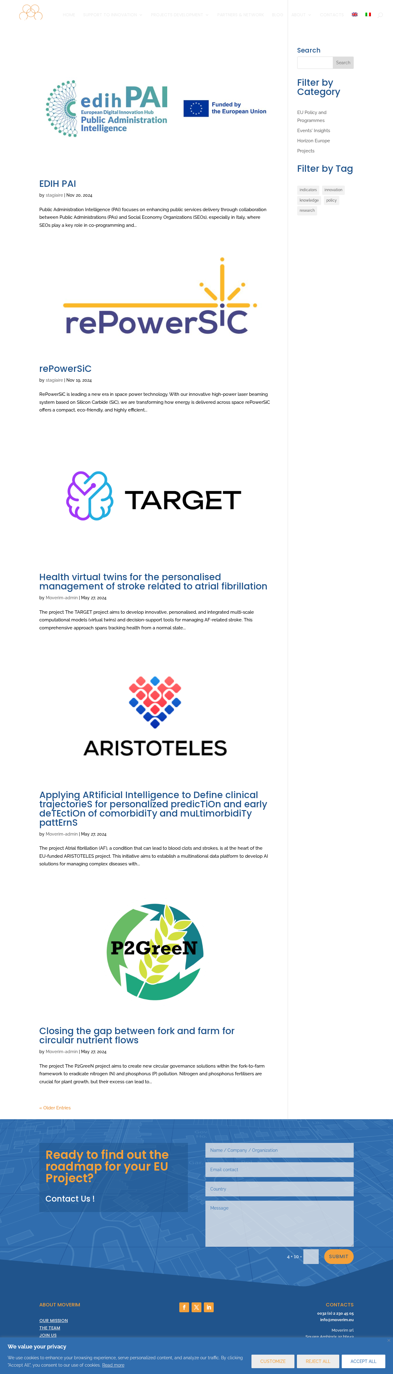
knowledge (309, 200)
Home (69, 15)
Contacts (332, 15)
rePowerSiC (65, 368)
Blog (277, 15)
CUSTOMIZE (273, 1361)
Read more (113, 1365)
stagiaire (54, 195)
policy (331, 200)
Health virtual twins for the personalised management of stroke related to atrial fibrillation (153, 581)
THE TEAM (49, 1328)
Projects (305, 151)
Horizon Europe (313, 141)
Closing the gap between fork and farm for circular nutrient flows (137, 1035)
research (307, 210)
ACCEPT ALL (363, 1361)
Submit (339, 1256)
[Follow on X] (196, 1307)
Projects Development (177, 15)
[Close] (388, 1340)
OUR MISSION (53, 1320)
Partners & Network (240, 15)
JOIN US (47, 1335)
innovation (333, 190)
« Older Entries (55, 1108)
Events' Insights (313, 130)
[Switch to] (354, 21)
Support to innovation (110, 15)
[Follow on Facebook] (184, 1307)
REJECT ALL (318, 1361)
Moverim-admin (62, 597)
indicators (308, 190)
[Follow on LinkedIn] (209, 1307)
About (298, 15)
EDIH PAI (57, 183)
